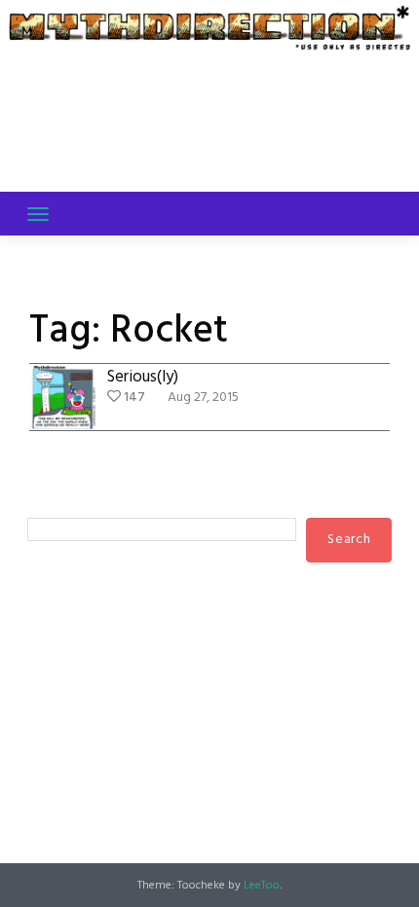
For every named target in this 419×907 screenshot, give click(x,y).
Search (48, 500)
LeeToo (262, 885)
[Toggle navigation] (38, 214)
